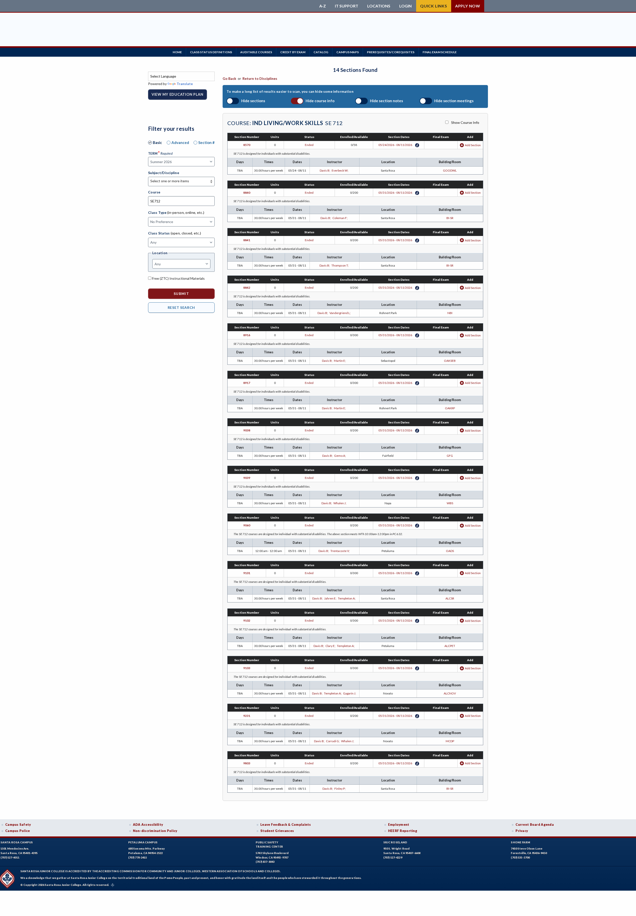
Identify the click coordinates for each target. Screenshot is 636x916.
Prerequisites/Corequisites (390, 52)
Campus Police (17, 831)
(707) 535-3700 (520, 857)
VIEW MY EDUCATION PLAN (177, 94)
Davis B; (326, 170)
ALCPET (449, 646)
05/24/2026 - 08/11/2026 (395, 145)
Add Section (473, 145)
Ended (309, 145)
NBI (449, 313)
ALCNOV (450, 693)
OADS (450, 551)
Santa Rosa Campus (16, 842)
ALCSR (449, 598)
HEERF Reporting (402, 831)
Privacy (522, 831)
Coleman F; (340, 218)
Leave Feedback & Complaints (285, 824)
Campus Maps (347, 52)
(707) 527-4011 (9, 857)
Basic (157, 142)
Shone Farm (520, 842)
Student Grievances (277, 831)
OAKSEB (450, 361)
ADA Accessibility (148, 824)
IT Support (346, 6)
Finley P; (340, 788)
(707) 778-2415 (137, 857)
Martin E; (340, 361)
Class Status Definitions (211, 52)
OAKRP (450, 408)
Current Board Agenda (535, 824)
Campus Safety (18, 824)
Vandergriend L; (340, 313)
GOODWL (450, 170)
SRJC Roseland (395, 842)
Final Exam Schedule (440, 52)
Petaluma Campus (143, 842)
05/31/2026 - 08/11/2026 (395, 192)
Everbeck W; (340, 170)
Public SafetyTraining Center (269, 844)
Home (177, 52)
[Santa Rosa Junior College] (232, 6)
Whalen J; (340, 503)
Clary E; (331, 646)
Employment (398, 824)
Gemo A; (340, 456)
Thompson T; (340, 265)
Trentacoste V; (340, 551)
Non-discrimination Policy (155, 831)
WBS (450, 503)
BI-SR (449, 218)
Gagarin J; (350, 693)
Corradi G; (333, 741)
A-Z (322, 6)
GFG (450, 456)
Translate (185, 84)
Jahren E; (331, 598)
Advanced (180, 142)
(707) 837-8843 (265, 861)
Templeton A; (347, 598)
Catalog (321, 52)
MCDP (450, 741)
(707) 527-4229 (392, 857)
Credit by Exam (292, 52)
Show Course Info (465, 122)
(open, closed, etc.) (186, 233)
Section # (206, 142)
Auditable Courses (256, 52)
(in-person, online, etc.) (185, 212)
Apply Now (467, 5)
